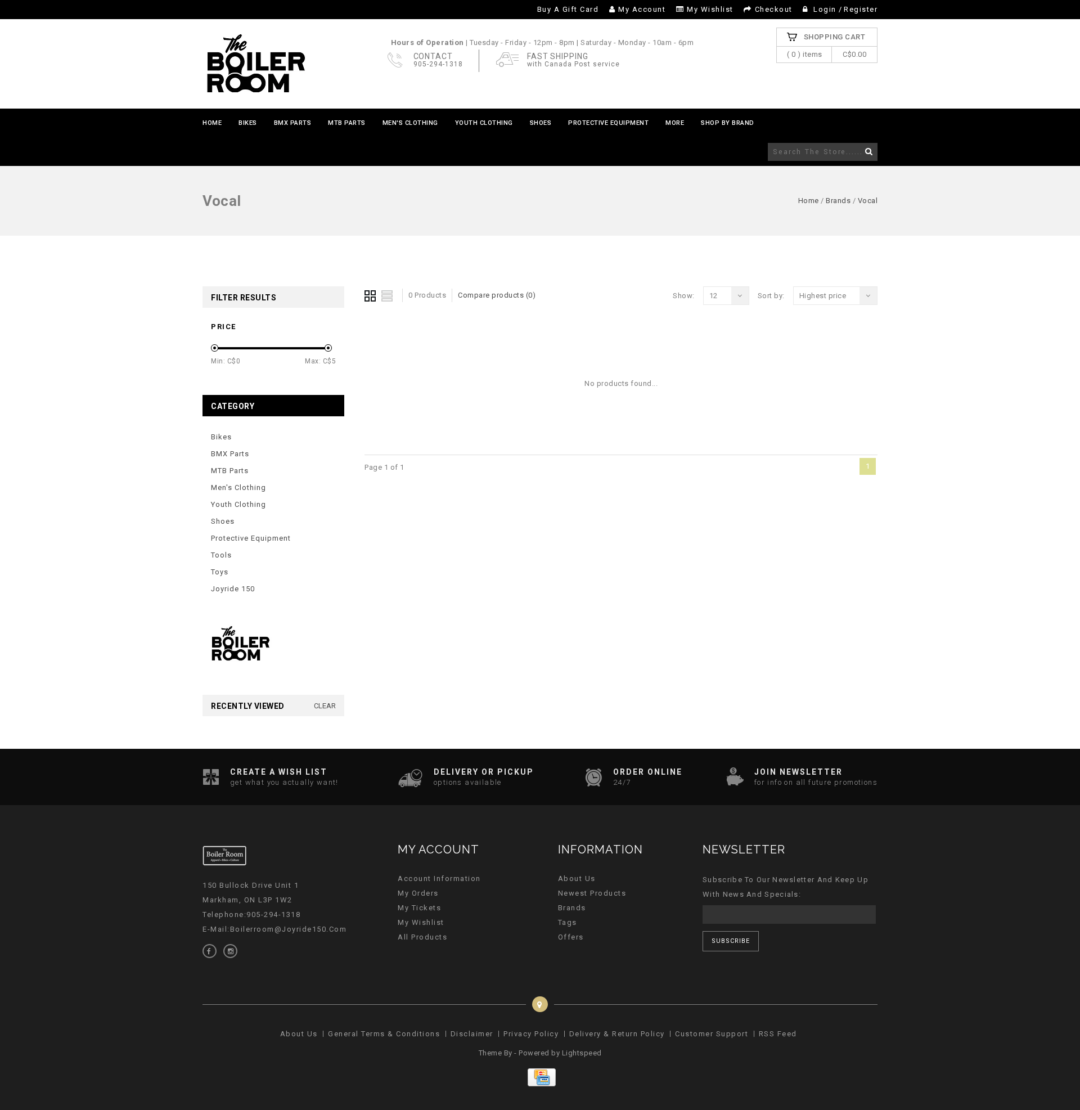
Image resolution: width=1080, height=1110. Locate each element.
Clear (325, 706)
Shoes (541, 123)
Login (825, 9)
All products (422, 937)
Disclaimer (472, 1034)
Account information (439, 878)
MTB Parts (347, 123)
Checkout (774, 9)
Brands (838, 200)
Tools (221, 555)
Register (861, 9)
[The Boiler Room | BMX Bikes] (255, 64)
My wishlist (710, 9)
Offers (571, 937)
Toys (219, 572)
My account (641, 9)
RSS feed (778, 1034)
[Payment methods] (540, 1084)
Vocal (868, 200)
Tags (567, 922)
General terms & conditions (384, 1034)
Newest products (592, 893)
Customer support (711, 1034)
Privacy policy (531, 1034)
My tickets (419, 908)
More (674, 123)
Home (212, 123)
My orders (418, 893)
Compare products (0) (497, 295)
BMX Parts (293, 123)
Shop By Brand (727, 123)
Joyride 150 (233, 589)
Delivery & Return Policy (617, 1034)
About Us (577, 878)
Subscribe (731, 941)
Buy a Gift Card (568, 9)
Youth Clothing (484, 123)
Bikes (247, 123)
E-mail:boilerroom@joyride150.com (274, 929)
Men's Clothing (410, 123)
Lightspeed (582, 1053)
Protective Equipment (608, 123)
